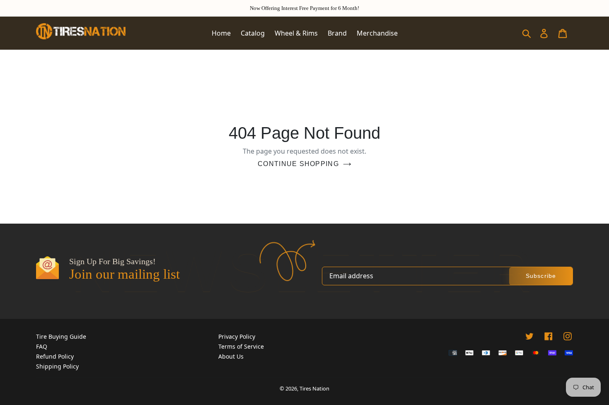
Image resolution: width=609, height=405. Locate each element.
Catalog (253, 33)
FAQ (41, 346)
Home (221, 33)
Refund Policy (55, 356)
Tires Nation (314, 388)
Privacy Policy (236, 336)
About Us (231, 356)
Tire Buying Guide (61, 336)
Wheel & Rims (296, 33)
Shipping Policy (57, 366)
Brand (337, 33)
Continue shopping (298, 163)
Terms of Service (241, 346)
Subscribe (541, 275)
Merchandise (377, 33)
